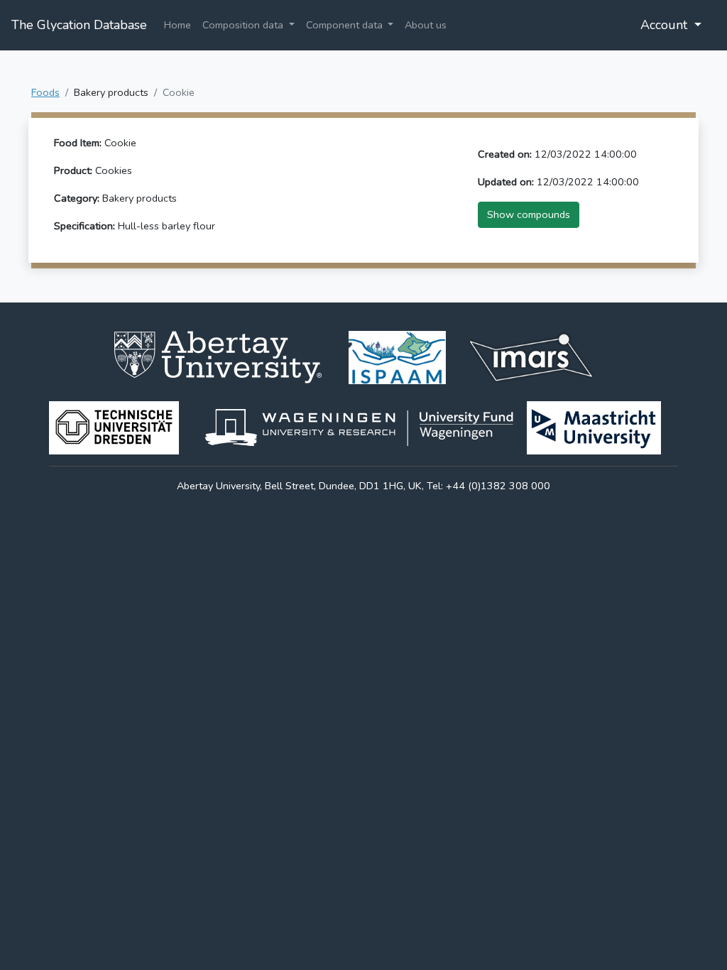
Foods (45, 92)
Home (177, 25)
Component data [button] (346, 25)
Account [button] (665, 24)
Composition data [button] (244, 25)
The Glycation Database (79, 24)
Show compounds (528, 214)
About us (426, 25)
